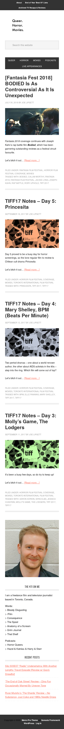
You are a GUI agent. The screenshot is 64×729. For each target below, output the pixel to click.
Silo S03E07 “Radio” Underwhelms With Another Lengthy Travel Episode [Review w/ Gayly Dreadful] (31, 670)
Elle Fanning (32, 394)
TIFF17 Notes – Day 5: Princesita (30, 203)
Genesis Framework (50, 720)
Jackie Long (41, 179)
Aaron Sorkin (27, 498)
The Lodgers (38, 501)
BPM (22, 394)
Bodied (23, 176)
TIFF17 (45, 285)
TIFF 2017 (44, 183)
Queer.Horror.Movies (32, 25)
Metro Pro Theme (30, 720)
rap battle (17, 183)
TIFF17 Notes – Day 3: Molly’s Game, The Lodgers (30, 421)
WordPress (29, 723)
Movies (30, 173)
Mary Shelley (47, 394)
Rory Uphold (31, 183)
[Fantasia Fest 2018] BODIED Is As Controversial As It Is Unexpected (29, 86)
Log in (38, 723)
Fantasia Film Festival (31, 170)
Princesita (25, 285)
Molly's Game (23, 501)
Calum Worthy (36, 176)
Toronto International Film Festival (33, 282)
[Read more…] (32, 160)
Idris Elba (41, 498)
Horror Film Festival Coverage (36, 279)
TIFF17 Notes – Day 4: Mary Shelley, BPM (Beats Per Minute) (30, 309)
